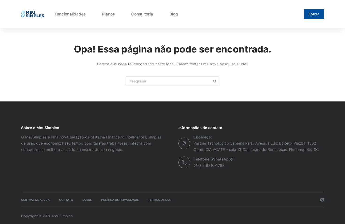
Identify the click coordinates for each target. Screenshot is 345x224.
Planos (108, 14)
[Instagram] (322, 200)
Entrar (314, 14)
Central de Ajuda (35, 200)
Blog (173, 14)
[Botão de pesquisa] (214, 81)
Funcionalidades (70, 14)
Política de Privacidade (120, 200)
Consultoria (142, 14)
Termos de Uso (159, 200)
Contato (66, 200)
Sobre (87, 200)
